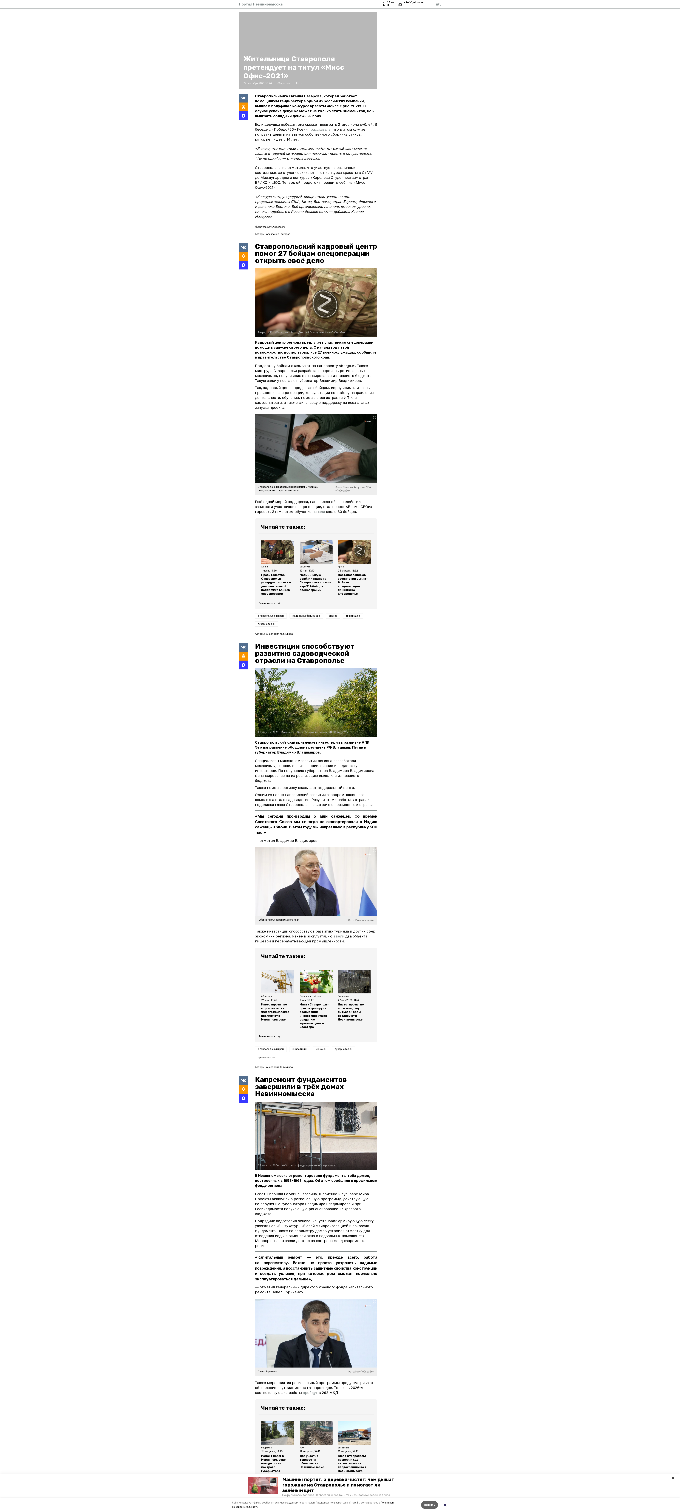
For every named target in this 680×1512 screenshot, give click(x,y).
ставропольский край (271, 615)
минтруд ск (353, 615)
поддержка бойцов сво (306, 615)
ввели (339, 936)
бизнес (333, 615)
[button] (263, 1485)
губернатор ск (266, 624)
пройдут (310, 1393)
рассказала (320, 129)
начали (319, 512)
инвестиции (300, 1049)
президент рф (266, 1057)
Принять (429, 1504)
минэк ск (321, 1049)
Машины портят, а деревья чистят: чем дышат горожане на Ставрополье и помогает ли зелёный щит (338, 1485)
